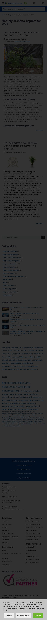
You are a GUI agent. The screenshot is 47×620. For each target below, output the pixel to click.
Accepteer (38, 615)
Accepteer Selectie (23, 615)
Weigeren (9, 615)
